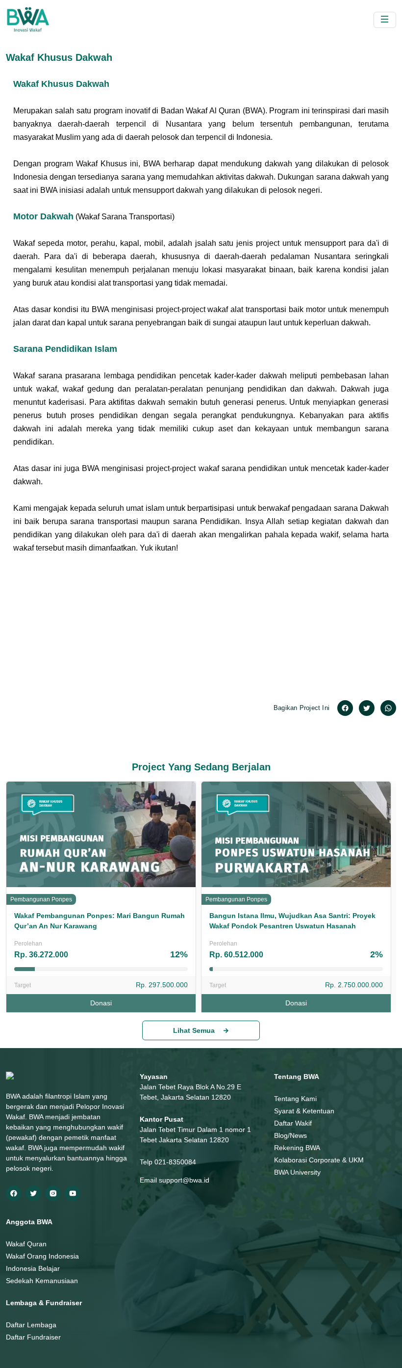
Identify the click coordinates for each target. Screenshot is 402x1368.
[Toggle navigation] (385, 20)
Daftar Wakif (293, 1123)
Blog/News (290, 1135)
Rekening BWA (297, 1148)
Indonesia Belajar (33, 1268)
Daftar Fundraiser (33, 1337)
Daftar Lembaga (31, 1325)
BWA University (297, 1172)
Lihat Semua (194, 1030)
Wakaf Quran (26, 1244)
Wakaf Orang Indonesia (42, 1256)
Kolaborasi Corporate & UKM (319, 1160)
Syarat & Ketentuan (304, 1111)
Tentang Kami (295, 1099)
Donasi (101, 1003)
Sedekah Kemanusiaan (42, 1281)
